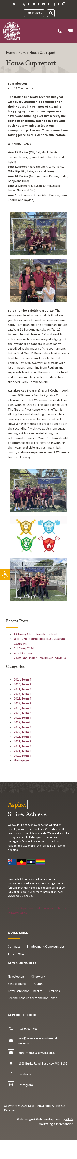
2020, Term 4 (22, 755)
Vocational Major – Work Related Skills (40, 658)
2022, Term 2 (22, 727)
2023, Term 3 (22, 703)
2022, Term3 (22, 722)
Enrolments (16, 953)
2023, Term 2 (22, 713)
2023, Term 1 (22, 708)
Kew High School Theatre (25, 991)
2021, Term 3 (22, 741)
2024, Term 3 (22, 684)
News (22, 52)
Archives (54, 991)
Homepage (21, 760)
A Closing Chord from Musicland (35, 634)
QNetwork (38, 976)
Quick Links (34, 12)
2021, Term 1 (22, 751)
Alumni (38, 984)
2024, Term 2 (22, 689)
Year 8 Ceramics (24, 653)
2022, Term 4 (22, 717)
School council (17, 984)
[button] (5, 574)
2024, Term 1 (22, 694)
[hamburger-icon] (70, 31)
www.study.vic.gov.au (20, 896)
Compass (14, 946)
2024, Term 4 (22, 679)
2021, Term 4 (22, 736)
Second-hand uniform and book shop (32, 998)
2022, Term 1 (22, 732)
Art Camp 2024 (24, 648)
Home (10, 52)
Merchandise (64, 1124)
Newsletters (16, 976)
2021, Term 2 (22, 746)
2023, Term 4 (22, 698)
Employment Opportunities (46, 946)
